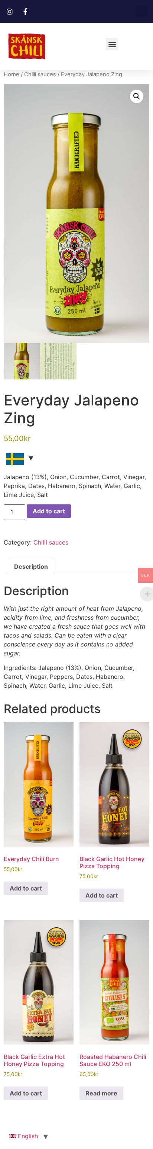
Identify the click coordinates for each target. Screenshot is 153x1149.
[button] (141, 11)
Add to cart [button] (26, 888)
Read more (101, 1093)
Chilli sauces (40, 74)
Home (11, 74)
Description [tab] (31, 566)
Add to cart (49, 511)
